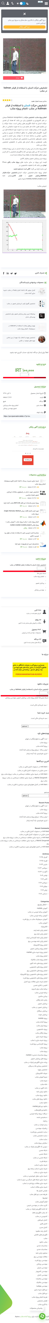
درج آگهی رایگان (24, 27)
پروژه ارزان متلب (41, 1025)
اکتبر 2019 (44, 879)
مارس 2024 (43, 864)
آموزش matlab (42, 908)
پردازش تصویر (40, 583)
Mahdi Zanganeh (42, 840)
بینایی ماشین (42, 996)
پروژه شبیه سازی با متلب (39, 1040)
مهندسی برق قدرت (41, 1260)
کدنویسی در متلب (41, 1216)
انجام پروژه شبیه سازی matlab (37, 952)
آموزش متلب (43, 923)
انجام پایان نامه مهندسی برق (37, 941)
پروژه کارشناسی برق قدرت (38, 1044)
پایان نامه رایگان (41, 1000)
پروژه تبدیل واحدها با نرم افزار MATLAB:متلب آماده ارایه (21, 504)
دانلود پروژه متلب (41, 1095)
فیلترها (45, 1198)
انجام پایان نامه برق (40, 934)
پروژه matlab (42, 1018)
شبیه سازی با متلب (40, 1165)
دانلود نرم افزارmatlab (40, 1106)
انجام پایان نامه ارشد (40, 930)
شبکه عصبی (43, 1150)
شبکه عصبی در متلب (40, 1158)
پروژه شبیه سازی (41, 1036)
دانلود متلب (43, 1103)
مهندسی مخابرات (41, 1279)
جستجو (46, 792)
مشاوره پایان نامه (41, 1253)
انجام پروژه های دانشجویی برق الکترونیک (33, 974)
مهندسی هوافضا (41, 1286)
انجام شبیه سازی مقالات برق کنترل (35, 981)
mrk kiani (45, 831)
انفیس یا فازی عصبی (40, 985)
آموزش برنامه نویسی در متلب (37, 912)
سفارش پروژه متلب (40, 1143)
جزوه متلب (43, 1081)
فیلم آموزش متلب (41, 1202)
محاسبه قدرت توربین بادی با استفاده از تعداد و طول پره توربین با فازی (22, 536)
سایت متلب (43, 1139)
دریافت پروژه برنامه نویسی (38, 1114)
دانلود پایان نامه (42, 1092)
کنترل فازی (43, 1224)
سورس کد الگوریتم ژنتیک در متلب (36, 1147)
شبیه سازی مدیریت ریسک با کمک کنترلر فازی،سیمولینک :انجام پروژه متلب (25, 484)
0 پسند (18, 78)
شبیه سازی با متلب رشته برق (37, 1169)
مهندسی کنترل (42, 1275)
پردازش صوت (42, 1014)
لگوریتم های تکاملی (40, 1235)
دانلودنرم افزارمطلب (40, 1110)
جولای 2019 (43, 886)
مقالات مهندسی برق (40, 1257)
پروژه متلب (43, 742)
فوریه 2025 (43, 861)
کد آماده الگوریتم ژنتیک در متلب (36, 1209)
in (8, 273)
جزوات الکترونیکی (41, 1073)
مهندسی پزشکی (8, 408)
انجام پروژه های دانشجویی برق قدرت (35, 978)
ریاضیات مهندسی (41, 1128)
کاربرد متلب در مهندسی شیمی (37, 1205)
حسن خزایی (45, 834)
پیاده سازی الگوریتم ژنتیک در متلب (35, 1062)
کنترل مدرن (43, 1227)
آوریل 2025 (43, 857)
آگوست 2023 (42, 872)
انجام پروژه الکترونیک (40, 945)
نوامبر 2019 (43, 875)
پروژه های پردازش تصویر (39, 1059)
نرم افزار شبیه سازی (40, 1290)
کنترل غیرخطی (42, 1220)
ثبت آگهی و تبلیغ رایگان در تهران (36, 739)
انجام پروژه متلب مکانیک (39, 959)
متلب (45, 1238)
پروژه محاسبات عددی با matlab (36, 1055)
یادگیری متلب (42, 1304)
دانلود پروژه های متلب (39, 1099)
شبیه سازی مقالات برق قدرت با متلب (35, 1183)
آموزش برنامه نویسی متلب (38, 915)
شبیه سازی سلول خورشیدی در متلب (35, 1176)
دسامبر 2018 (43, 894)
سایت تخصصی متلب (40, 1136)
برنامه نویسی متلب (41, 992)
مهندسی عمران (42, 1268)
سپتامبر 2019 (43, 883)
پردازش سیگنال (42, 1011)
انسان (27, 106)
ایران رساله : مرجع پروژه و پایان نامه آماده (33, 750)
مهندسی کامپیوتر (41, 1271)
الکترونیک (44, 926)
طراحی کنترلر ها (42, 1191)
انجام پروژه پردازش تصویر (38, 948)
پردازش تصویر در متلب (39, 1007)
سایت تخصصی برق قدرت (38, 1132)
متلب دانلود (43, 1242)
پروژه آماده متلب (41, 746)
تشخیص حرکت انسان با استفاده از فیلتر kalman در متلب (25, 89)
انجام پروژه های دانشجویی (38, 967)
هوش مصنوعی (42, 1301)
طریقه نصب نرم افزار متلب (38, 1194)
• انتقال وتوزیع (42, 904)
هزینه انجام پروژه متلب (39, 1297)
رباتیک (45, 1121)
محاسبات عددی (42, 1246)
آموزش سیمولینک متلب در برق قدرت (35, 919)
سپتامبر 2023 (42, 868)
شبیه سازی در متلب (40, 1172)
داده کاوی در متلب (41, 1088)
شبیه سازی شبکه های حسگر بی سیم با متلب (32, 1180)
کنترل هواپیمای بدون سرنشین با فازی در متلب (22, 784)
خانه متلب (43, 1084)
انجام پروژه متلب (13, 405)
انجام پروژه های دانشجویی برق (37, 970)
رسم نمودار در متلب (40, 1125)
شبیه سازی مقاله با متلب (38, 1187)
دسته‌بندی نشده (42, 1117)
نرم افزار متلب (42, 1293)
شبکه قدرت (43, 1161)
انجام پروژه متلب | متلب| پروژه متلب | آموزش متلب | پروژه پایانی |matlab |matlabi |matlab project (22, 525)
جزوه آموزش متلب (41, 1077)
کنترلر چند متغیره (41, 1231)
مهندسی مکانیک (41, 1282)
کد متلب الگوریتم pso (40, 1213)
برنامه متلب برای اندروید (39, 989)
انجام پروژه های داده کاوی (38, 963)
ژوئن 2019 (44, 890)
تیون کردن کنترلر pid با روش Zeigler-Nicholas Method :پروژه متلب (21, 514)
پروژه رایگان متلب (41, 1033)
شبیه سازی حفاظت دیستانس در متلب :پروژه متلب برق (19, 774)
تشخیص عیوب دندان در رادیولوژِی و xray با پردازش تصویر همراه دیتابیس (23, 495)
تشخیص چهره (42, 1070)
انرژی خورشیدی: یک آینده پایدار (36, 753)
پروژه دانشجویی (42, 1029)
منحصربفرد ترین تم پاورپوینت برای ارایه (27, 545)
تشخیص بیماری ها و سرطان (37, 1066)
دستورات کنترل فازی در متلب (28, 767)
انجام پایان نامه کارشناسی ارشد (36, 937)
